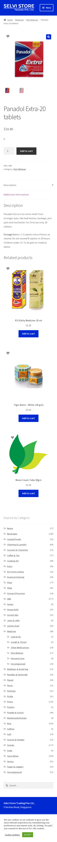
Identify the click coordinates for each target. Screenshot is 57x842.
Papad (10, 680)
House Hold (12, 609)
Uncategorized (14, 772)
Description (10, 185)
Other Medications (20, 647)
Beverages (12, 533)
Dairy (9, 566)
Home (10, 19)
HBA (9, 598)
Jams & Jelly (13, 620)
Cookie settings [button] (12, 834)
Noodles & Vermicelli (17, 674)
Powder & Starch (15, 712)
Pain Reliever (32, 19)
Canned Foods (14, 539)
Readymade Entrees (17, 718)
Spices (10, 761)
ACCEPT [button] (27, 834)
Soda (9, 750)
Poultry (10, 707)
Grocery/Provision (16, 593)
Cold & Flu (16, 636)
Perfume (11, 690)
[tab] (29, 185)
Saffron (10, 728)
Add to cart (26, 151)
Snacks (10, 745)
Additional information (16, 194)
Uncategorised (18, 663)
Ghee (9, 587)
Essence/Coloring (15, 577)
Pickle (10, 696)
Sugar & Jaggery (15, 766)
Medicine (19, 19)
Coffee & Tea (13, 555)
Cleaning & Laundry (16, 544)
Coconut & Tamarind (17, 550)
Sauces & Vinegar (15, 739)
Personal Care (17, 658)
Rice (9, 723)
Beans (10, 528)
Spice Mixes (13, 756)
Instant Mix (12, 615)
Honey (10, 604)
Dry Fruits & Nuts (15, 571)
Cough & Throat (19, 642)
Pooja (10, 701)
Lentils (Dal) (13, 625)
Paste (10, 685)
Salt (9, 734)
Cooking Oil (13, 560)
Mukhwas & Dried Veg (17, 669)
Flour (9, 582)
